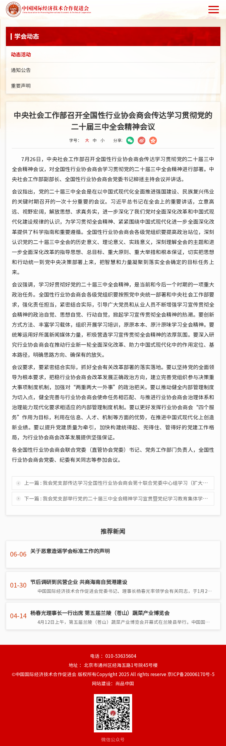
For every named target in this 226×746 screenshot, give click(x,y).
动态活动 (21, 54)
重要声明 (21, 85)
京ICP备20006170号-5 (191, 674)
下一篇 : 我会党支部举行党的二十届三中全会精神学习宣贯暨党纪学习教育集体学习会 (118, 498)
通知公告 (21, 70)
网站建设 (101, 683)
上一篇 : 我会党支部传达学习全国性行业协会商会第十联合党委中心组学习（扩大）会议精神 (119, 482)
